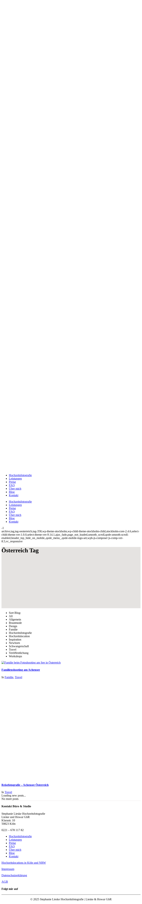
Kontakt (13, 856)
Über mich (15, 849)
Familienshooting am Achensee (20, 669)
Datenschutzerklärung (14, 875)
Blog (12, 853)
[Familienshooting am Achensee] (31, 662)
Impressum (7, 869)
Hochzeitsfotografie (20, 836)
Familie (9, 677)
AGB (4, 881)
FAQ (12, 846)
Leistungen (15, 839)
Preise (12, 843)
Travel (18, 677)
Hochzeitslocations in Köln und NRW (23, 862)
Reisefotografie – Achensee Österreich (25, 784)
